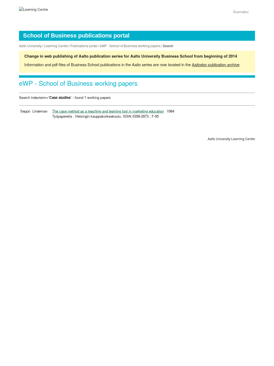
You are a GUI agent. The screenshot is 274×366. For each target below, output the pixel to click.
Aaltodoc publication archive (215, 64)
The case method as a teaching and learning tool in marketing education (108, 111)
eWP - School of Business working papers (130, 45)
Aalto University (30, 45)
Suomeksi (241, 11)
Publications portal (83, 45)
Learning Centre (56, 45)
